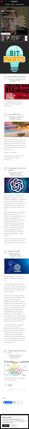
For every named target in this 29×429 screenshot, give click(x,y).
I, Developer (18, 119)
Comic (17, 358)
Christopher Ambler (15, 80)
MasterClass (14, 16)
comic (10, 385)
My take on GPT (14, 251)
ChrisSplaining (19, 175)
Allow (5, 425)
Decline (13, 425)
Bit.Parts (14, 1)
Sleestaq (7, 4)
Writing (5, 13)
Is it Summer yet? (14, 114)
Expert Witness (20, 4)
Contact (13, 4)
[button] (7, 402)
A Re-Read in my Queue (17, 77)
